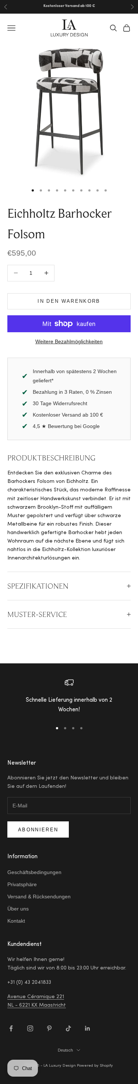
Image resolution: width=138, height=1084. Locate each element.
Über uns (18, 909)
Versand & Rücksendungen (39, 896)
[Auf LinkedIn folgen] (87, 1028)
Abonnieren (38, 829)
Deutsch (65, 1050)
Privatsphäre (22, 884)
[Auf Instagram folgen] (30, 1028)
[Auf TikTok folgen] (68, 1028)
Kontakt (16, 921)
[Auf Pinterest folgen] (49, 1028)
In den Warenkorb (69, 301)
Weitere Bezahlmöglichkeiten (69, 341)
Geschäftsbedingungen (34, 872)
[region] (69, 696)
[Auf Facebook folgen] (11, 1028)
